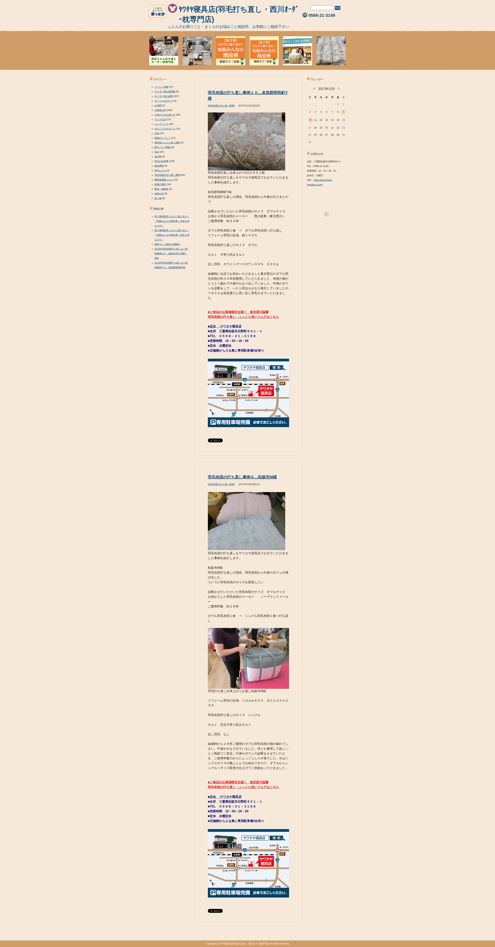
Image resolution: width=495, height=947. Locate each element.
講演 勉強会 (161, 189)
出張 (156, 133)
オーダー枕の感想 (163, 96)
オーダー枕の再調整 (164, 91)
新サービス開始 (162, 147)
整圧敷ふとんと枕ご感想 (167, 142)
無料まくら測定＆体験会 (167, 244)
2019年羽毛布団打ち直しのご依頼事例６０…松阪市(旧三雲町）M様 (171, 254)
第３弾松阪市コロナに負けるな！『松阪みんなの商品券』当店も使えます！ (171, 221)
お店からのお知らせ (164, 114)
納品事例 (159, 165)
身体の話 (159, 193)
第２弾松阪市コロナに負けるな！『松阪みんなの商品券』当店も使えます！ (171, 235)
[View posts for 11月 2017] (314, 89)
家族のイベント (162, 138)
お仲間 (157, 105)
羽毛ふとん (160, 170)
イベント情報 (161, 87)
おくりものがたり (163, 101)
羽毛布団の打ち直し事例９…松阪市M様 (242, 477)
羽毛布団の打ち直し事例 (221, 105)
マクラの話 (160, 119)
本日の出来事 (161, 161)
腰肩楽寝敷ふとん (163, 179)
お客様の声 (160, 110)
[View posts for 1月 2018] (339, 89)
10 (310, 120)
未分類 (157, 156)
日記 (156, 152)
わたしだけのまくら (164, 128)
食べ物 (157, 198)
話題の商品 (160, 184)
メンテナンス (161, 124)
